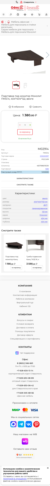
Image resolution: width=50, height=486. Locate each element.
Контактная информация (25, 295)
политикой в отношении (15, 479)
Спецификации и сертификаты (25, 339)
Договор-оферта (25, 335)
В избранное (18, 107)
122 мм (44, 212)
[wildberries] (25, 441)
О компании (25, 291)
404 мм (44, 218)
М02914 (43, 149)
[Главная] (2, 22)
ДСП (45, 205)
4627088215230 (43, 166)
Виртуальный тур (25, 302)
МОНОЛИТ (44, 156)
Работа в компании (25, 299)
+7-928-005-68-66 (25, 393)
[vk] (13, 424)
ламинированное (39, 208)
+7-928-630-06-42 (25, 385)
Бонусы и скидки (25, 320)
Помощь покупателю (25, 331)
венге (44, 198)
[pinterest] (36, 424)
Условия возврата (25, 324)
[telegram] (21, 424)
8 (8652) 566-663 (25, 363)
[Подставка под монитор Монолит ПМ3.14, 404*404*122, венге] (25, 57)
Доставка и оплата (25, 328)
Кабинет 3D (25, 306)
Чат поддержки (27, 353)
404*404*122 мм (40, 202)
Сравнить (37, 107)
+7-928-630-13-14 (25, 370)
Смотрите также (25, 185)
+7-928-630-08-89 (25, 378)
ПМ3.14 (46, 153)
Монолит (43, 215)
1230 (47, 169)
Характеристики (25, 178)
